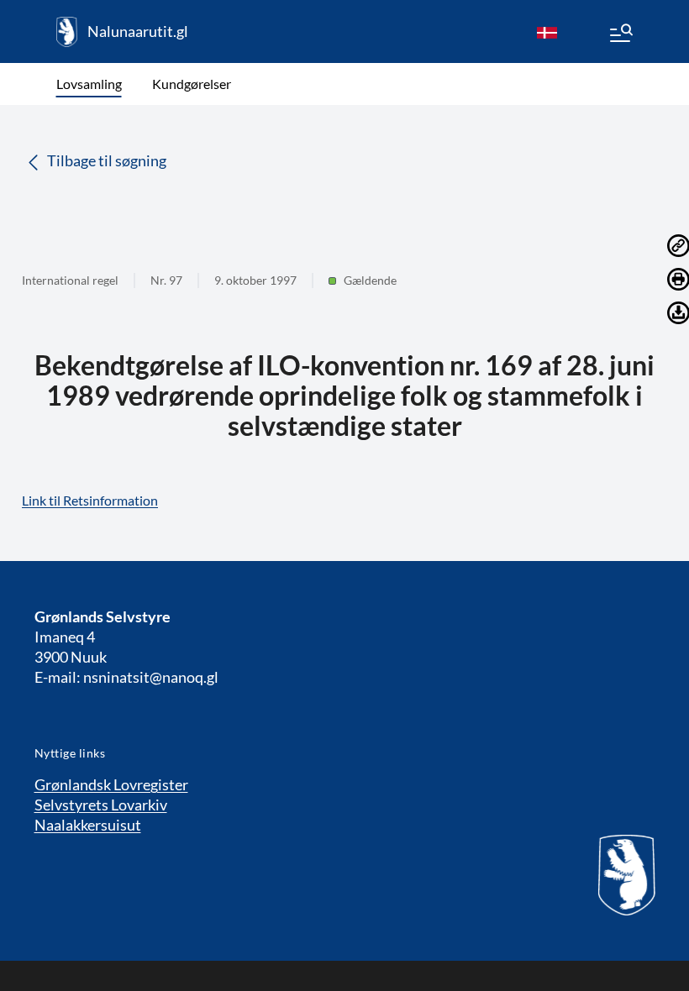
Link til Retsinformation (90, 500)
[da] (547, 32)
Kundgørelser (191, 84)
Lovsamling (89, 84)
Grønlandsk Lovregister (111, 784)
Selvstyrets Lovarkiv (100, 804)
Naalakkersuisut (87, 824)
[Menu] (620, 35)
